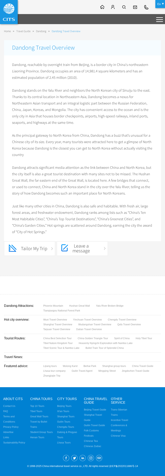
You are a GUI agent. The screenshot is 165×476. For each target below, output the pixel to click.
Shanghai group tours (114, 366)
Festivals (89, 435)
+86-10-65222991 (146, 7)
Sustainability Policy (14, 442)
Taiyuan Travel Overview (56, 329)
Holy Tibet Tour (144, 338)
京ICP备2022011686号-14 (123, 466)
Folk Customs (91, 430)
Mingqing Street (107, 371)
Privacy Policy (11, 427)
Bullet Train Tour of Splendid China (105, 348)
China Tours (41, 399)
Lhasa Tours (64, 442)
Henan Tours (37, 437)
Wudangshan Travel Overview (94, 324)
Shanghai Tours (65, 416)
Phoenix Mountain (53, 305)
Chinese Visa (118, 435)
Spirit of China (122, 338)
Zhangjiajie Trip (51, 375)
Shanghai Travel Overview (57, 324)
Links (6, 437)
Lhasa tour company (54, 371)
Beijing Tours (64, 406)
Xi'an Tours (63, 411)
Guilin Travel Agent (82, 371)
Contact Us (9, 406)
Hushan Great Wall (79, 305)
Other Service (118, 400)
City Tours (67, 399)
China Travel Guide (142, 366)
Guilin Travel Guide (94, 425)
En (159, 4)
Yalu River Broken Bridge (110, 305)
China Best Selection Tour (57, 338)
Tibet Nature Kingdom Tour (58, 343)
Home (7, 31)
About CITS (13, 399)
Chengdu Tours (65, 427)
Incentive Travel (119, 420)
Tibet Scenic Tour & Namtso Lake (61, 348)
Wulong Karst (70, 366)
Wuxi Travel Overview (55, 319)
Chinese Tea (91, 441)
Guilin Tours (63, 421)
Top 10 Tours (37, 406)
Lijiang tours (50, 366)
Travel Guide (23, 31)
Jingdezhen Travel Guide (135, 371)
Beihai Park (90, 366)
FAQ (5, 411)
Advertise (8, 432)
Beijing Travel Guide (95, 409)
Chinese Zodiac (92, 446)
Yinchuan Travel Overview (87, 319)
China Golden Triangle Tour (93, 338)
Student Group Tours (41, 432)
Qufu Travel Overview (129, 324)
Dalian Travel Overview (89, 329)
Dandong (41, 31)
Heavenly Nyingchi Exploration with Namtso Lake (106, 343)
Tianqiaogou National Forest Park (61, 310)
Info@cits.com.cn (135, 7)
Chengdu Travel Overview (122, 319)
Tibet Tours (36, 411)
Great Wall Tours (39, 416)
